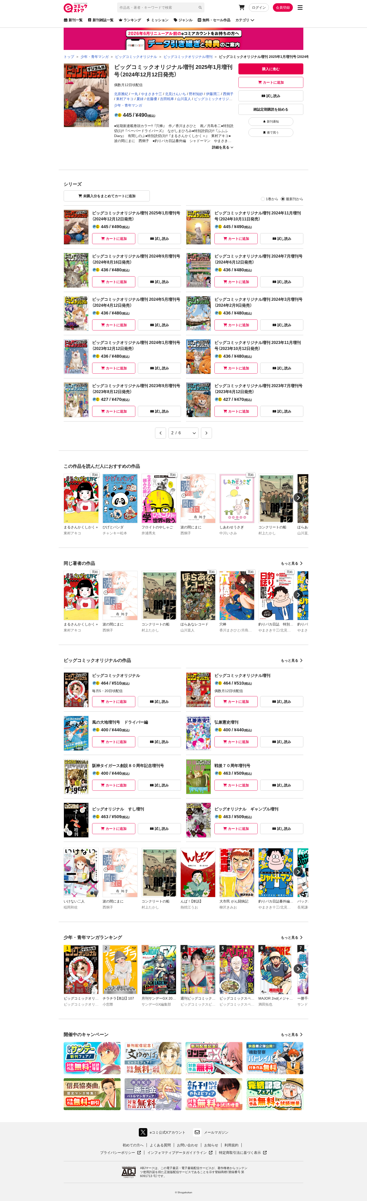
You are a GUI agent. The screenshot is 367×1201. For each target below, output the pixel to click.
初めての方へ (133, 1145)
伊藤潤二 (213, 94)
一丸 (134, 94)
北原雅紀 (121, 94)
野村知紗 (196, 94)
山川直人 (184, 99)
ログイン (259, 7)
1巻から (272, 199)
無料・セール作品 (216, 20)
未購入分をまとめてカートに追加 (109, 196)
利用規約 (231, 1145)
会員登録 (283, 7)
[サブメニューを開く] (300, 7)
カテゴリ (242, 20)
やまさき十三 (151, 94)
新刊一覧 (76, 20)
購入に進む (271, 69)
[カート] (241, 7)
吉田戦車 (167, 99)
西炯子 (228, 94)
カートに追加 (273, 82)
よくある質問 (160, 1145)
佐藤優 (152, 99)
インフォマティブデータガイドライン (177, 1153)
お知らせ (211, 1145)
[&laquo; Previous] (160, 433)
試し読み (273, 96)
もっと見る (289, 563)
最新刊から (294, 199)
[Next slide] (298, 498)
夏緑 (140, 99)
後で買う (273, 132)
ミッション (160, 20)
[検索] (200, 7)
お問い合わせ (187, 1145)
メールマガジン (216, 1132)
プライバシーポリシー (120, 1153)
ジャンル (185, 20)
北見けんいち (175, 94)
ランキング (132, 20)
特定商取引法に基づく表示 (243, 1153)
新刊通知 (273, 121)
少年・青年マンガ (128, 105)
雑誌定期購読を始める (270, 109)
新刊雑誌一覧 (103, 20)
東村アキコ (125, 99)
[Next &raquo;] (206, 433)
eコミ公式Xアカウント (163, 1133)
